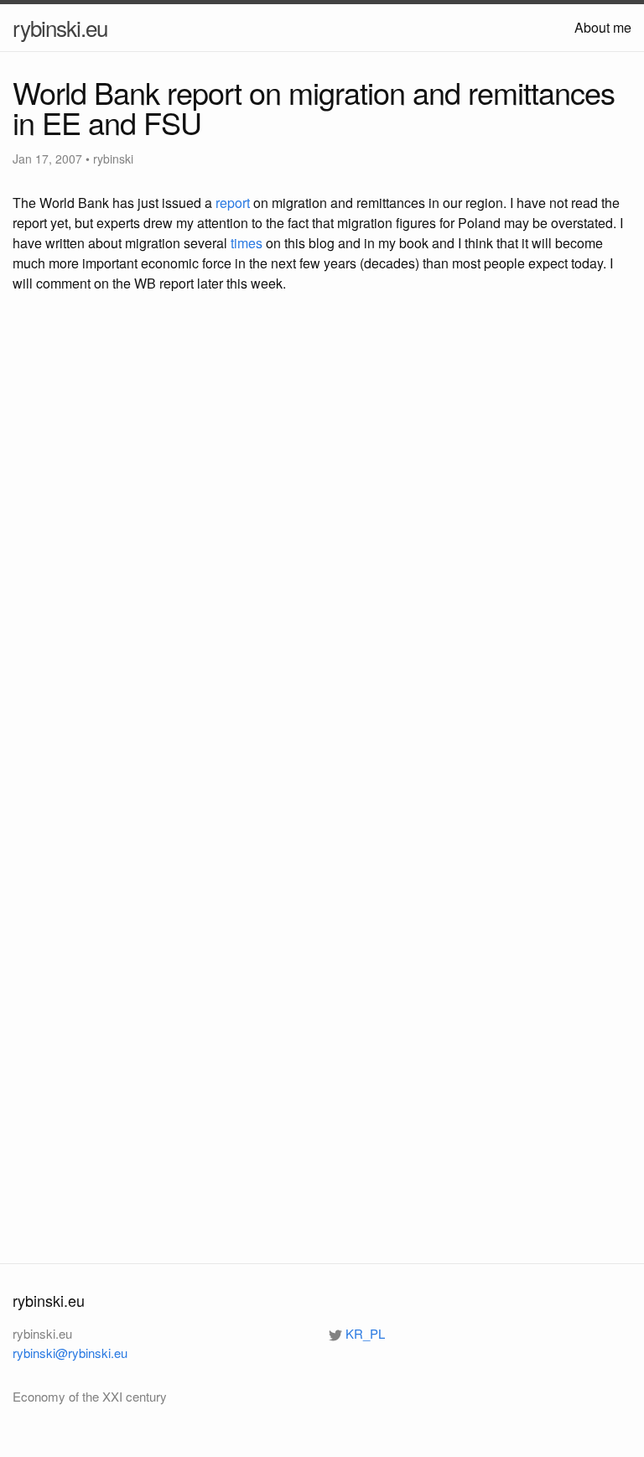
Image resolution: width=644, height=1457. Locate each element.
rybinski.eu (60, 27)
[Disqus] (322, 548)
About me (602, 27)
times (246, 242)
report (233, 202)
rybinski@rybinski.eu (70, 1352)
